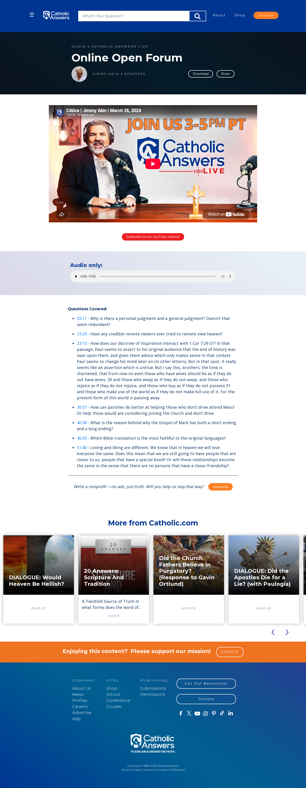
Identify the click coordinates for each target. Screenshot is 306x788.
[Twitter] (189, 714)
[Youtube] (197, 714)
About (219, 15)
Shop (240, 15)
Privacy (136, 769)
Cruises (113, 706)
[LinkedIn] (230, 713)
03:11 (82, 318)
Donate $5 (220, 487)
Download (201, 74)
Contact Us (150, 769)
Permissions (152, 694)
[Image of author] (79, 74)
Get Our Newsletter (206, 684)
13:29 (82, 333)
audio (78, 46)
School (113, 694)
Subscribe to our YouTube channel (153, 237)
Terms (125, 769)
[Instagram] (205, 714)
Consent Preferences (172, 769)
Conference (118, 700)
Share (225, 74)
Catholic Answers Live (120, 46)
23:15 (82, 343)
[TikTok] (222, 714)
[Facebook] (181, 714)
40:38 (82, 422)
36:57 (82, 407)
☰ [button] (31, 14)
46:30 (82, 438)
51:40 (82, 447)
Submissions (153, 688)
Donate (266, 15)
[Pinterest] (214, 714)
